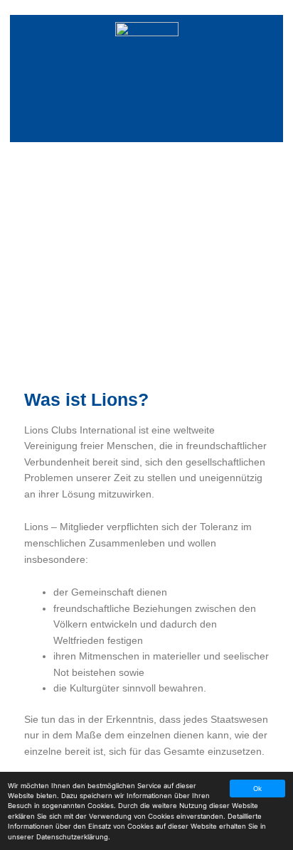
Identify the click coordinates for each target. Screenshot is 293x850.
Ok (257, 788)
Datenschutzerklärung (72, 837)
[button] (146, 116)
